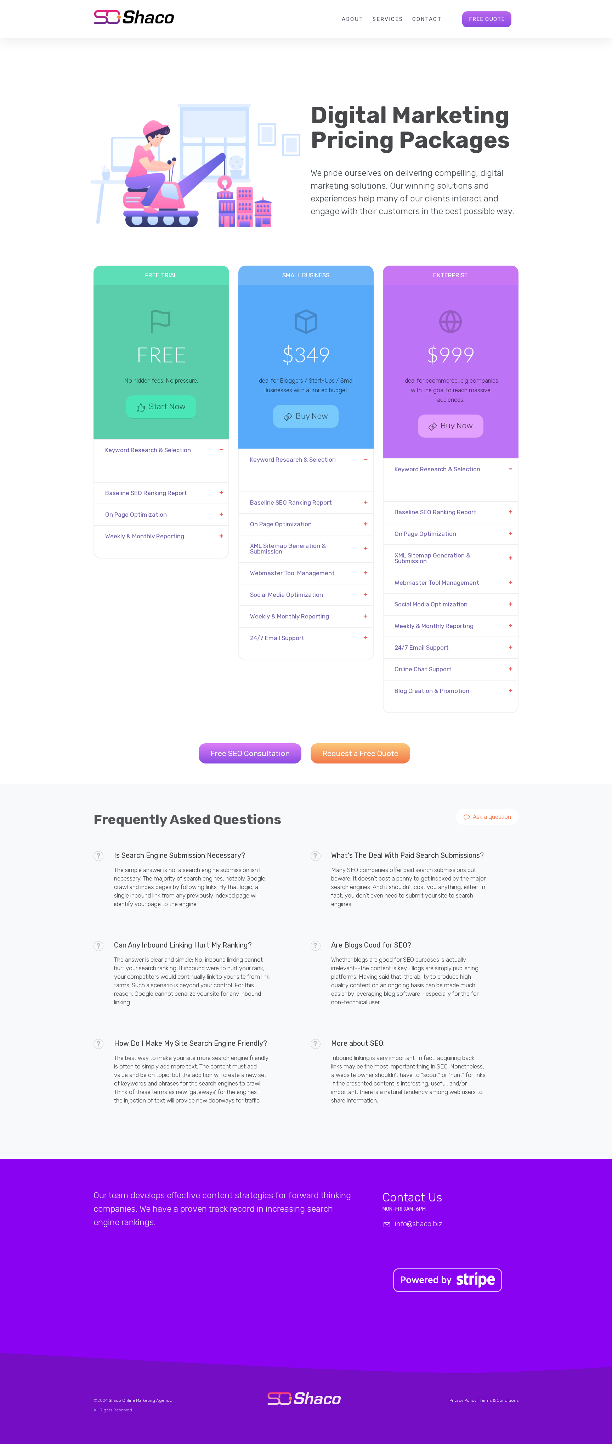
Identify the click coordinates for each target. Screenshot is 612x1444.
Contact (427, 19)
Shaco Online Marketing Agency (140, 1400)
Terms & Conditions (499, 1400)
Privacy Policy (462, 1400)
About (352, 19)
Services (388, 19)
